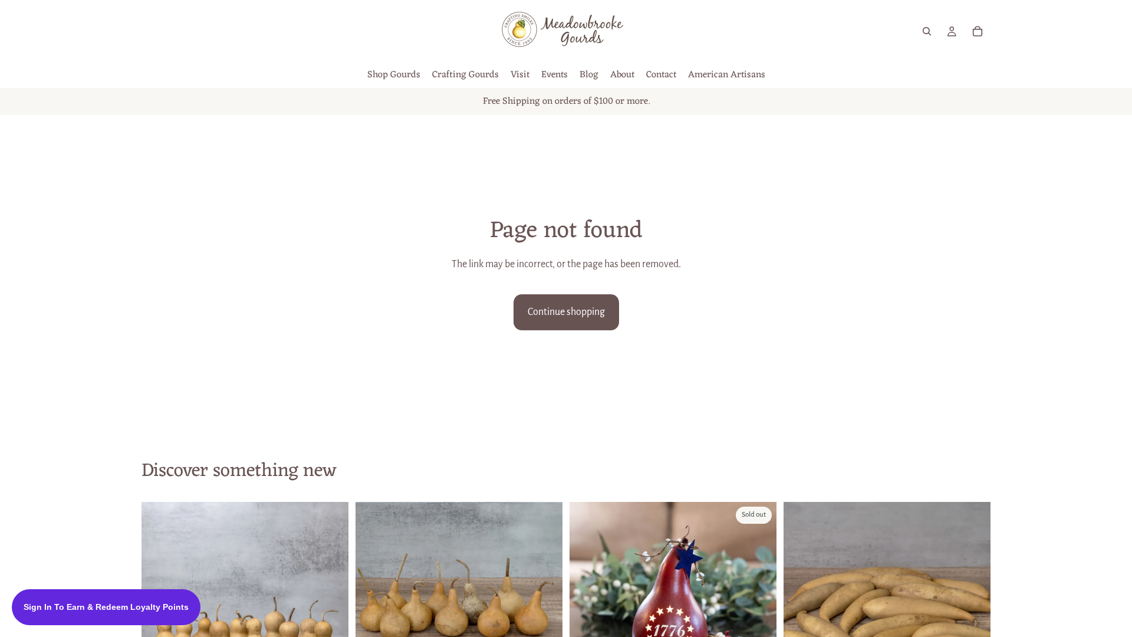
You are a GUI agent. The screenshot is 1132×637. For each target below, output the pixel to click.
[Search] (927, 31)
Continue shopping (566, 312)
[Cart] (977, 31)
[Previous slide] (373, 606)
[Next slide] (330, 606)
